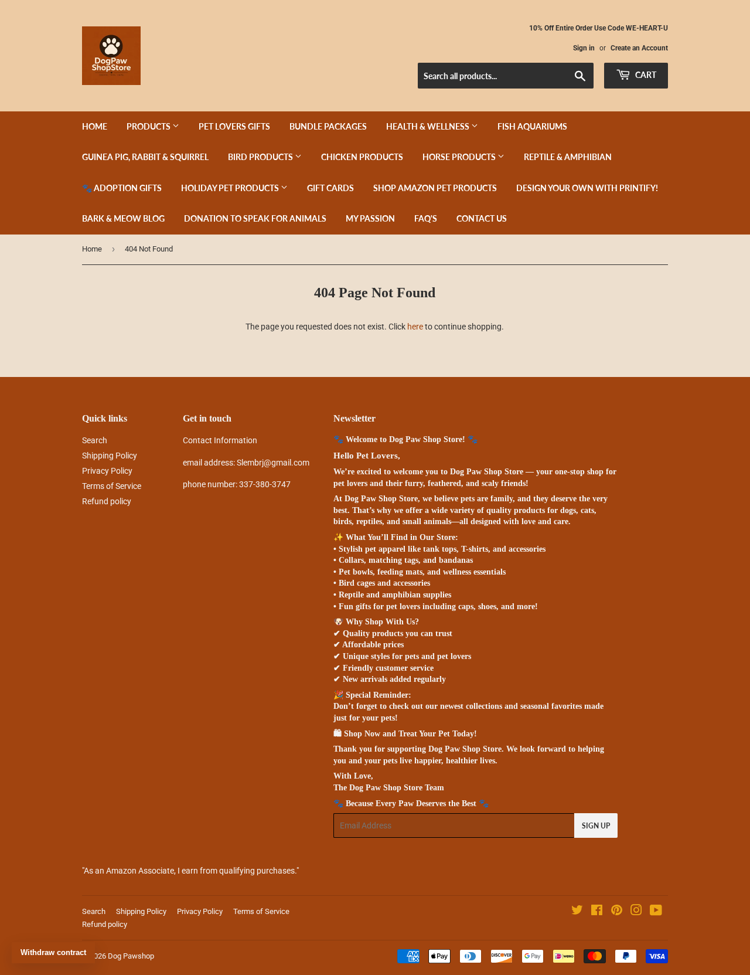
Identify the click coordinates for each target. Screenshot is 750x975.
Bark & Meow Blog (123, 218)
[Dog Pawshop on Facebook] (597, 911)
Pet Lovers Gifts (234, 126)
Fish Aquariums (532, 126)
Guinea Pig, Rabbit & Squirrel (145, 157)
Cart (644, 75)
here (415, 326)
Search (94, 440)
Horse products (459, 157)
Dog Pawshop (131, 956)
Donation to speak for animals (255, 218)
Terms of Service (111, 486)
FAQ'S (425, 218)
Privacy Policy (107, 470)
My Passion (370, 218)
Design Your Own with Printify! (587, 188)
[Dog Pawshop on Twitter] (577, 911)
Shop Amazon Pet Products (435, 188)
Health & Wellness (428, 126)
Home (94, 126)
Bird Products (261, 157)
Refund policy (106, 501)
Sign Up (596, 825)
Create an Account (639, 48)
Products (149, 126)
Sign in (584, 48)
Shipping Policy (109, 455)
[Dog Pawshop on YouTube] (656, 911)
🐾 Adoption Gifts (122, 188)
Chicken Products (362, 157)
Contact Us (481, 218)
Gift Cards (330, 188)
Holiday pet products (231, 188)
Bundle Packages (328, 126)
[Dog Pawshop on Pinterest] (617, 911)
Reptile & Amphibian (568, 157)
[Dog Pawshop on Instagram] (636, 911)
